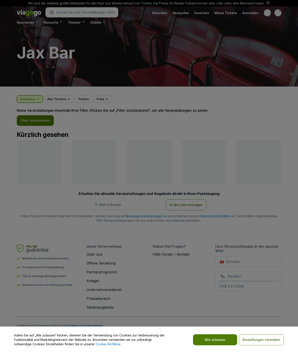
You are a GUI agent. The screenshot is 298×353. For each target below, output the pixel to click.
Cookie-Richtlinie (108, 344)
